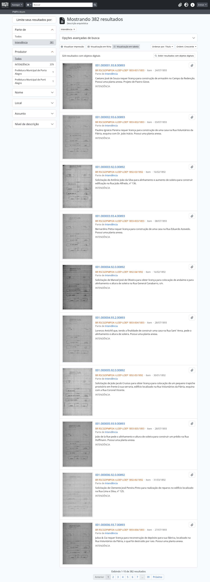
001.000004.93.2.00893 (110, 317)
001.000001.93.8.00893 (110, 65)
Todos (18, 36)
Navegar (16, 4)
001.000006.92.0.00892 (110, 475)
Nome (19, 92)
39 (148, 577)
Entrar (201, 4)
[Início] (6, 4)
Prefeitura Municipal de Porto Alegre (34, 72)
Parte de (20, 30)
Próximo (157, 577)
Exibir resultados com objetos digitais (175, 55)
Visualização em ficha (100, 46)
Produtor (21, 52)
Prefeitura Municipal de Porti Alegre (34, 81)
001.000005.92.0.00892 (110, 370)
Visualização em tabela (127, 46)
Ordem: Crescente (186, 46)
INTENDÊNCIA (34, 65)
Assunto (20, 113)
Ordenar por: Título (161, 46)
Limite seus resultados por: (34, 20)
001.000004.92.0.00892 (110, 267)
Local (18, 103)
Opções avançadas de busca (80, 38)
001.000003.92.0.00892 (110, 167)
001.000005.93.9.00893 (110, 423)
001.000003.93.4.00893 (110, 216)
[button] (180, 5)
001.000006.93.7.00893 (110, 524)
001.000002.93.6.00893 (110, 117)
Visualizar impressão (73, 46)
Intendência (34, 43)
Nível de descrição (27, 124)
